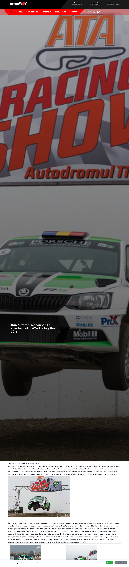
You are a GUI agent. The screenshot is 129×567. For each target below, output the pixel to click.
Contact (73, 12)
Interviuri (47, 12)
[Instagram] (110, 12)
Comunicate (60, 12)
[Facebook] (106, 12)
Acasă (13, 12)
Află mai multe (40, 563)
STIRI (21, 12)
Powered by (89, 12)
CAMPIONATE (33, 12)
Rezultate (113, 3)
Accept (109, 563)
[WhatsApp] (113, 12)
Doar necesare (121, 563)
